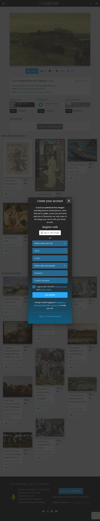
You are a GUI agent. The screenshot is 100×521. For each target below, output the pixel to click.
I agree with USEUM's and (51, 288)
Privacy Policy (45, 289)
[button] (50, 232)
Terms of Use (61, 286)
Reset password (54, 316)
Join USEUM (50, 295)
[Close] (69, 201)
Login (41, 316)
